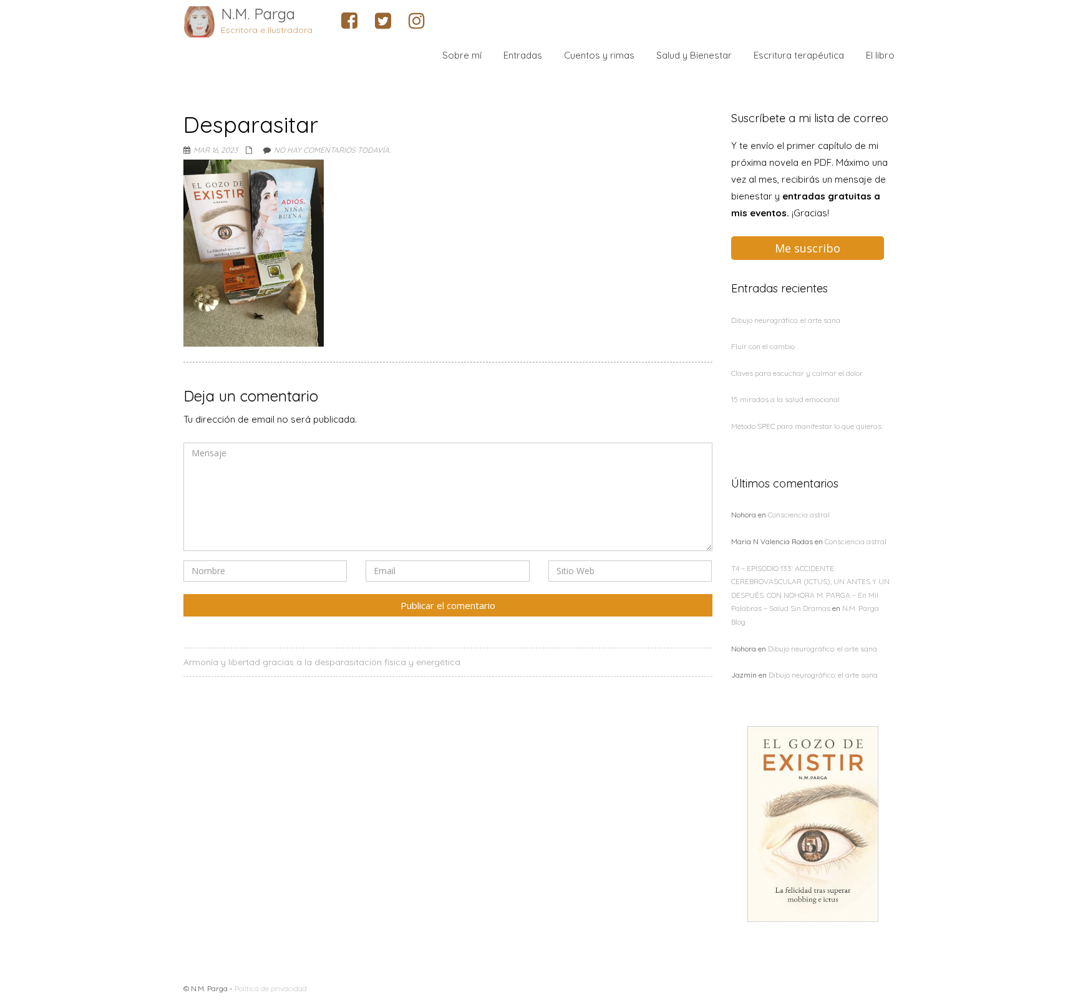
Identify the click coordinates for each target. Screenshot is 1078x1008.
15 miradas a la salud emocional (785, 399)
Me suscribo (807, 248)
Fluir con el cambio (763, 346)
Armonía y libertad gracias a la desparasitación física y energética (321, 662)
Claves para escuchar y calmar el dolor (797, 373)
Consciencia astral (799, 514)
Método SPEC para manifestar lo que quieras (806, 426)
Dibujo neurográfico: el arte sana (785, 320)
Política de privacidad (271, 988)
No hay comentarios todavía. (332, 150)
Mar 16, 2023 (215, 150)
